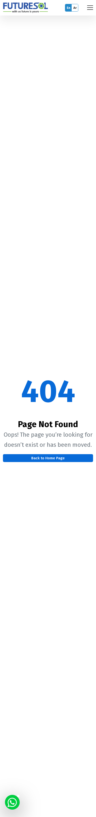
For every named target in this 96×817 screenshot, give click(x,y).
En (68, 8)
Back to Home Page (48, 458)
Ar (75, 8)
